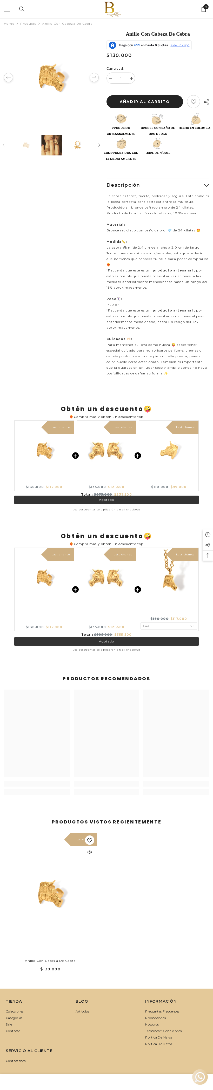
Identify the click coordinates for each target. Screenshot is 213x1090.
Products (28, 23)
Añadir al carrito (144, 101)
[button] (8, 77)
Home (9, 23)
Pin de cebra (169, 482)
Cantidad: (115, 68)
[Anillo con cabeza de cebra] (50, 893)
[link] (37, 784)
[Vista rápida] (89, 852)
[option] (51, 77)
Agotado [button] (106, 497)
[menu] (7, 9)
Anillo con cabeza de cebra (44, 482)
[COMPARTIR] (204, 102)
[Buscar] (22, 9)
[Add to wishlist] (193, 101)
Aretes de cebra (106, 482)
